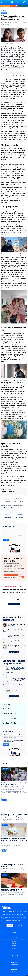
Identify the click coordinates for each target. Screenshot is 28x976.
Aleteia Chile (23, 22)
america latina (5, 507)
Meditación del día (10, 714)
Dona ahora (13, 5)
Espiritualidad (14, 934)
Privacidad (14, 971)
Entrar (18, 599)
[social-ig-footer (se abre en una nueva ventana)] (17, 956)
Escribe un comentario (14, 604)
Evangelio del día (9, 718)
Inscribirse (6, 539)
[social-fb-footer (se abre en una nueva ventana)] (12, 956)
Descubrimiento (14, 937)
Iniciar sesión (17, 925)
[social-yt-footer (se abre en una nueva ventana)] (10, 956)
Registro (5, 5)
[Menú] (5, 2)
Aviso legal (14, 967)
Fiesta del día (8, 709)
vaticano (4, 800)
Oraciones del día (9, 723)
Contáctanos (14, 969)
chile (11, 507)
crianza (4, 850)
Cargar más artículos (14, 652)
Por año (14, 951)
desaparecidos (6, 768)
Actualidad (3, 10)
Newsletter (14, 943)
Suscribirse (10, 925)
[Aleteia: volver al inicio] (14, 2)
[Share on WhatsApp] (23, 75)
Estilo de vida (14, 935)
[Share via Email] (20, 75)
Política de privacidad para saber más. (13, 536)
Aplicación (14, 945)
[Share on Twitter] (18, 75)
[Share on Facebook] (13, 75)
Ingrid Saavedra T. (16, 22)
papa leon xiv (5, 824)
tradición (4, 875)
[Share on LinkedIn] (16, 75)
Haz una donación (14, 962)
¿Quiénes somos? (14, 964)
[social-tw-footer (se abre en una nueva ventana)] (15, 956)
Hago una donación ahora (10, 575)
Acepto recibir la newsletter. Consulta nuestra (13, 536)
